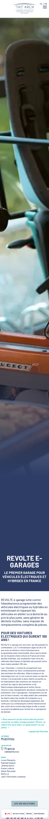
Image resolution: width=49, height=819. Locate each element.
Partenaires (39, 814)
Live (8, 814)
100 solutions (18, 814)
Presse (29, 814)
